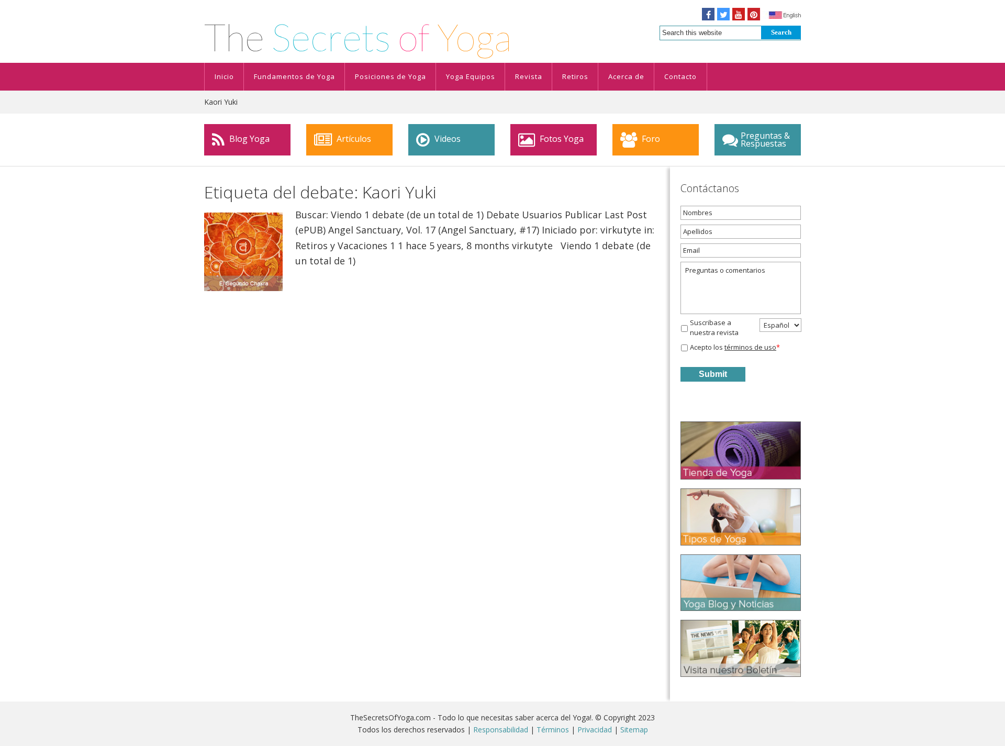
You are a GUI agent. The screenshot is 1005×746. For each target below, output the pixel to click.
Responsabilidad (500, 729)
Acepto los (735, 347)
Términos (553, 729)
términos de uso (750, 347)
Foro (650, 138)
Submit (713, 374)
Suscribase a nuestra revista (714, 328)
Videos (446, 138)
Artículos (352, 138)
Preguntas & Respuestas (765, 139)
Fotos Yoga (561, 138)
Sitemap (634, 729)
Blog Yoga (248, 138)
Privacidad (594, 729)
